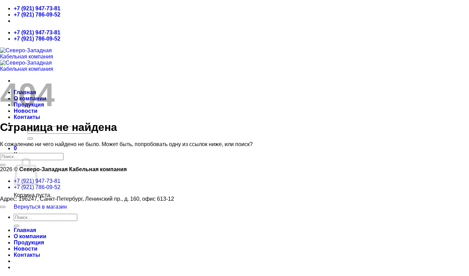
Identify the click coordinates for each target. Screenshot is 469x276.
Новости (25, 249)
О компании (30, 236)
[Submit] (30, 138)
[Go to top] (2, 207)
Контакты (27, 117)
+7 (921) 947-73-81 (37, 8)
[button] (15, 148)
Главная (25, 230)
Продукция (29, 242)
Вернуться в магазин (40, 207)
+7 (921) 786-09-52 (37, 15)
